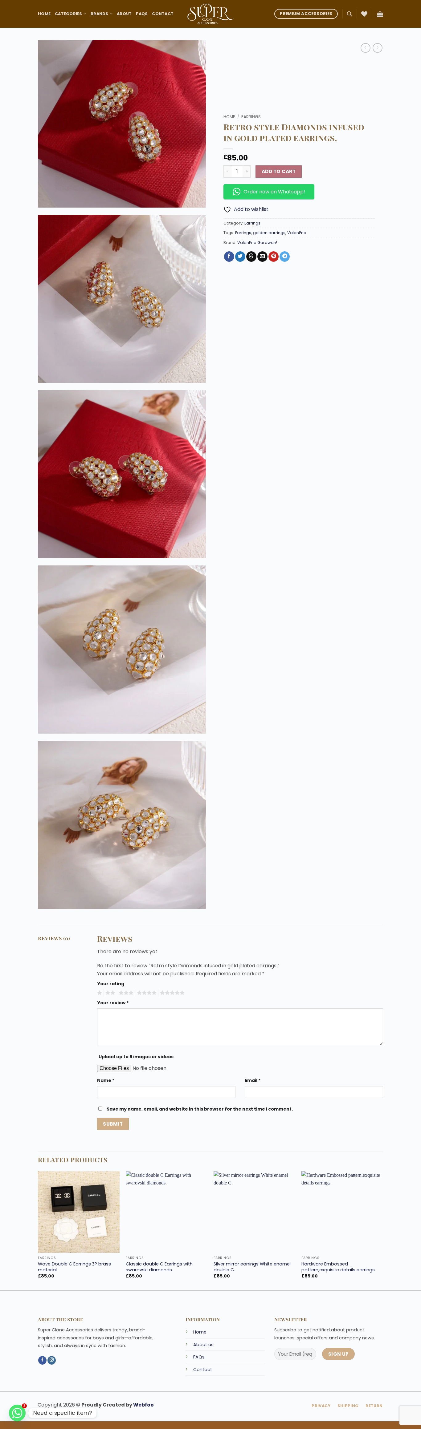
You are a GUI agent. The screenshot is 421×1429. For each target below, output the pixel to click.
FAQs (142, 13)
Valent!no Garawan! (257, 242)
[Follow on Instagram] (51, 1360)
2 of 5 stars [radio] (109, 993)
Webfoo (143, 1404)
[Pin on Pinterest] (273, 256)
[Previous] (38, 1230)
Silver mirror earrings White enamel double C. (252, 1267)
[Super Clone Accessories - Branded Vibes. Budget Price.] (210, 13)
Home (44, 13)
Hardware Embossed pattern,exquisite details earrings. (338, 1267)
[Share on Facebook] (229, 256)
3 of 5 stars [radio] (125, 993)
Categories (68, 13)
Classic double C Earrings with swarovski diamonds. (159, 1267)
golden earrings (269, 232)
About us (203, 1345)
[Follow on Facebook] (42, 1360)
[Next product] (365, 48)
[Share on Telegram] (285, 256)
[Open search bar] (349, 14)
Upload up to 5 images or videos (136, 1057)
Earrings (251, 117)
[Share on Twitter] (240, 256)
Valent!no (296, 232)
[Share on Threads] (251, 256)
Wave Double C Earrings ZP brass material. (74, 1267)
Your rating (110, 984)
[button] (380, 14)
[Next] (382, 1230)
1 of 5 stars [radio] (99, 993)
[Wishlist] (364, 14)
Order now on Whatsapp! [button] (274, 191)
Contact (163, 13)
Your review (113, 1003)
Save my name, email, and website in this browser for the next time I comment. (200, 1109)
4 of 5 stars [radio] (146, 993)
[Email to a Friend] (262, 256)
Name (106, 1080)
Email (253, 1080)
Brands (99, 13)
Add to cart (279, 171)
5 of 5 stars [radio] (171, 993)
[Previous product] (377, 48)
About (124, 13)
